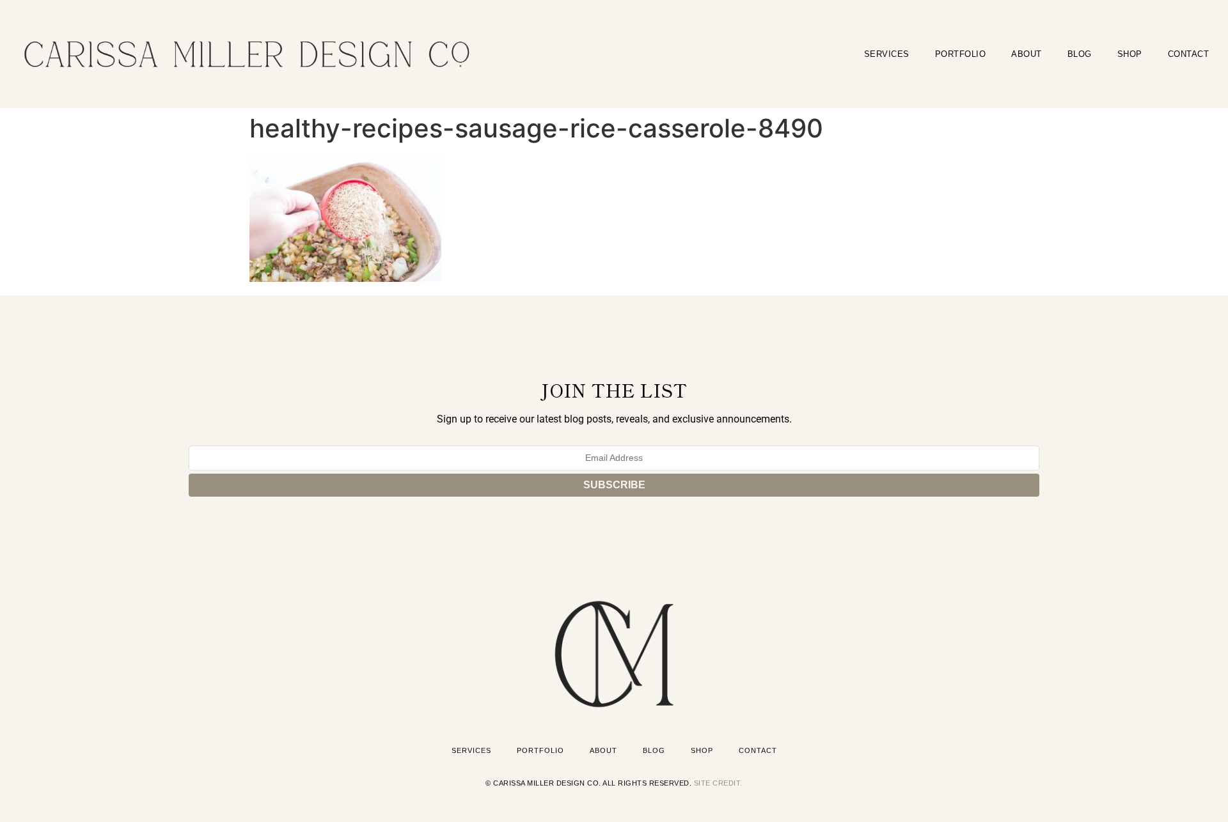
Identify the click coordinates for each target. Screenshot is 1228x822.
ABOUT (1026, 54)
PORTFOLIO (960, 54)
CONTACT (1188, 54)
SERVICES (886, 54)
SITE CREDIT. (718, 783)
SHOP (1129, 54)
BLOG (1079, 54)
